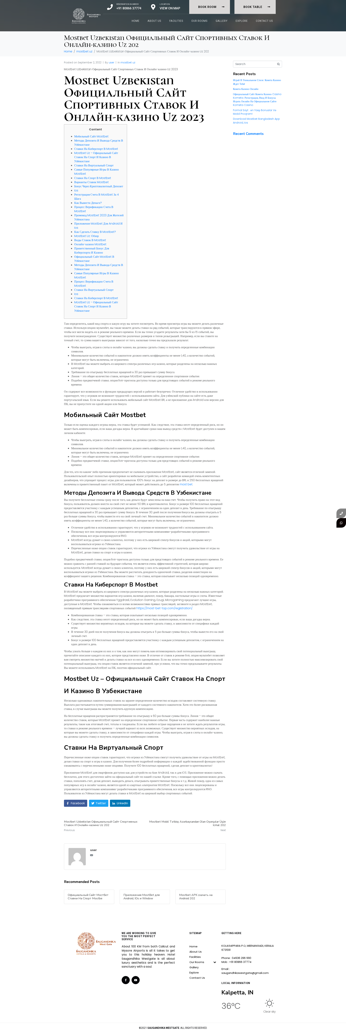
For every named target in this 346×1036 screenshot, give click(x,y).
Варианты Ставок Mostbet (91, 182)
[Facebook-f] (126, 980)
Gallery (222, 20)
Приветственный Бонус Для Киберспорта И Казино (91, 250)
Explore (242, 20)
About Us (154, 20)
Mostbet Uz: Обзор (86, 236)
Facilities (176, 20)
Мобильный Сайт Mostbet (91, 136)
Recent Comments (248, 133)
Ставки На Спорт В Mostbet (92, 178)
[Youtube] (136, 980)
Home (135, 20)
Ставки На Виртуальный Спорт (94, 165)
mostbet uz (128, 62)
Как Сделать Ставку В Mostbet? (95, 232)
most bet (186, 484)
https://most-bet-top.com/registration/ (164, 608)
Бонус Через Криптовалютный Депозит (98, 186)
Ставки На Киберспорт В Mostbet (96, 149)
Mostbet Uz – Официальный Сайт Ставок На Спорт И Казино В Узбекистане (96, 157)
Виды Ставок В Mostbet (90, 240)
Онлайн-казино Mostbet (90, 244)
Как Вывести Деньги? (88, 203)
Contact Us (264, 20)
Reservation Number (127, 4)
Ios (76, 190)
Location (165, 4)
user (111, 62)
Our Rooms (199, 20)
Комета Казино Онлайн (245, 89)
